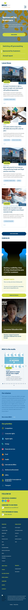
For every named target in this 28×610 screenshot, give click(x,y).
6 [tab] (11, 383)
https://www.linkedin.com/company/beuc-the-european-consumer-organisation (3, 501)
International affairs (10, 465)
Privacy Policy (16, 604)
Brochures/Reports (18, 539)
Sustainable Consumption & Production (13, 480)
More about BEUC (7, 417)
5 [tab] (9, 383)
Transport (8, 485)
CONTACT (4, 588)
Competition (8, 428)
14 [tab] (25, 383)
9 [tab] (16, 383)
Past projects (17, 571)
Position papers (17, 527)
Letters (16, 536)
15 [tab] (14, 385)
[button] (25, 7)
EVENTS (3, 585)
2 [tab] (4, 383)
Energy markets (7, 140)
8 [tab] (15, 383)
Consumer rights (10, 434)
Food (6, 454)
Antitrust (18, 180)
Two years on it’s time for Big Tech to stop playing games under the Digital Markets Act (13, 287)
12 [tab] (21, 383)
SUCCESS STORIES (5, 573)
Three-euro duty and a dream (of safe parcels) (13, 282)
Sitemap (11, 604)
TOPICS (3, 569)
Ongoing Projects (18, 568)
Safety (7, 475)
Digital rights (9, 439)
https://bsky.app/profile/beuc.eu (6, 501)
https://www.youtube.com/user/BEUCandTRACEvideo (8, 501)
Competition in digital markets (9, 99)
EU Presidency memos (19, 530)
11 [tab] (20, 383)
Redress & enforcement (12, 470)
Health (7, 459)
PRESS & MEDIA (5, 577)
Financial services (10, 449)
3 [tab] (6, 383)
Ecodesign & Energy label (8, 221)
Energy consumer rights (16, 140)
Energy (7, 444)
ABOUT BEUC (4, 565)
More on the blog (14, 295)
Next (25, 366)
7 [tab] (13, 383)
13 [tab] (23, 383)
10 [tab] (18, 383)
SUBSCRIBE (4, 581)
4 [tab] (8, 383)
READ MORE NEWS (14, 233)
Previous (2, 366)
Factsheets (17, 533)
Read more (14, 34)
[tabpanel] (14, 368)
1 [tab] (3, 383)
